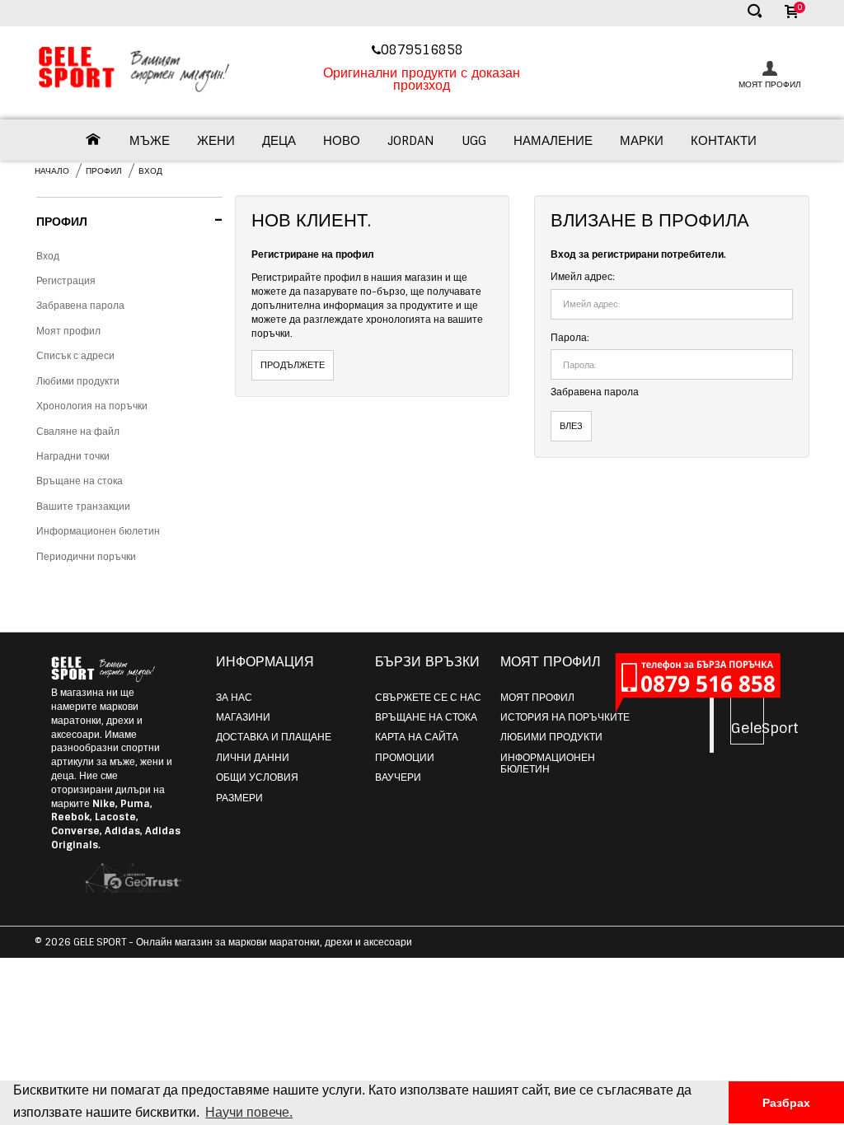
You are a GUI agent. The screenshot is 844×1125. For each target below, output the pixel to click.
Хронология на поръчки (92, 406)
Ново (341, 141)
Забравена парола (80, 305)
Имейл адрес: (583, 276)
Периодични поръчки (86, 556)
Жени (216, 141)
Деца (279, 141)
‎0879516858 (424, 49)
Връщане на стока (79, 481)
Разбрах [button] (786, 1102)
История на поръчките (565, 717)
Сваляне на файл (78, 431)
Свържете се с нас (428, 697)
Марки (641, 141)
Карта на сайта (416, 737)
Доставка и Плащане (273, 737)
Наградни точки (73, 456)
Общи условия (257, 777)
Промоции (404, 757)
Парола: (570, 337)
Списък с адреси (75, 355)
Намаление (553, 141)
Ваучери (398, 777)
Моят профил (68, 331)
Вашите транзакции (83, 506)
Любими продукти (78, 381)
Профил (104, 171)
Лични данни (252, 757)
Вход (150, 171)
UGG (474, 141)
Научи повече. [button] (249, 1112)
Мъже (149, 141)
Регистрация (66, 280)
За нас (234, 697)
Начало (52, 171)
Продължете (292, 365)
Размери (239, 798)
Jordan (410, 141)
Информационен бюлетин (98, 531)
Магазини (243, 717)
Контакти (724, 141)
